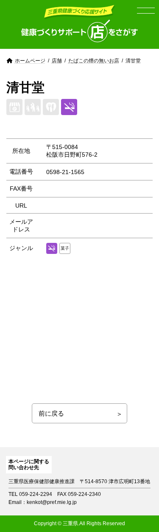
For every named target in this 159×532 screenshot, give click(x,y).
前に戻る (51, 413)
